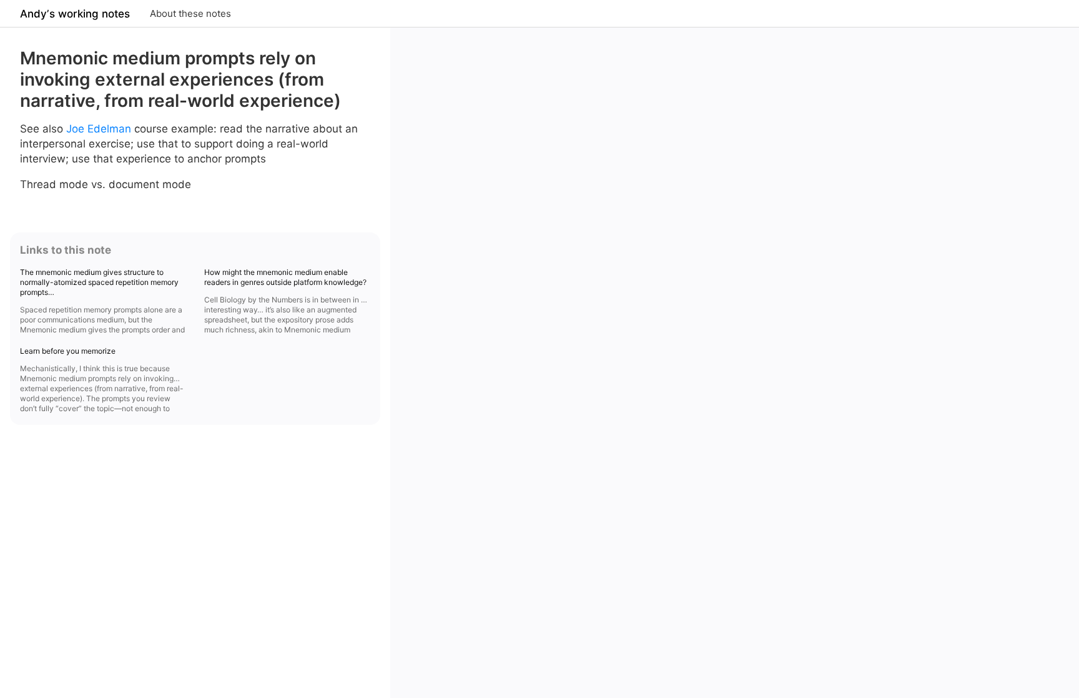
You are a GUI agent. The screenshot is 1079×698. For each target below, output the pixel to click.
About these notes (190, 13)
